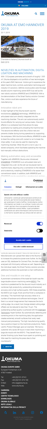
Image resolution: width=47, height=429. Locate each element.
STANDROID (5, 162)
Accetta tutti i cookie (23, 240)
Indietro (8, 346)
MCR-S (33, 281)
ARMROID (15, 114)
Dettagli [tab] (19, 187)
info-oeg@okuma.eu (20, 383)
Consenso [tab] (8, 187)
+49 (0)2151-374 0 (19, 377)
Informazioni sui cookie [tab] (34, 187)
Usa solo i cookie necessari (24, 247)
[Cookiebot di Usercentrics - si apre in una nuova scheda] (33, 180)
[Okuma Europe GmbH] (10, 13)
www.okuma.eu (18, 386)
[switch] (38, 230)
